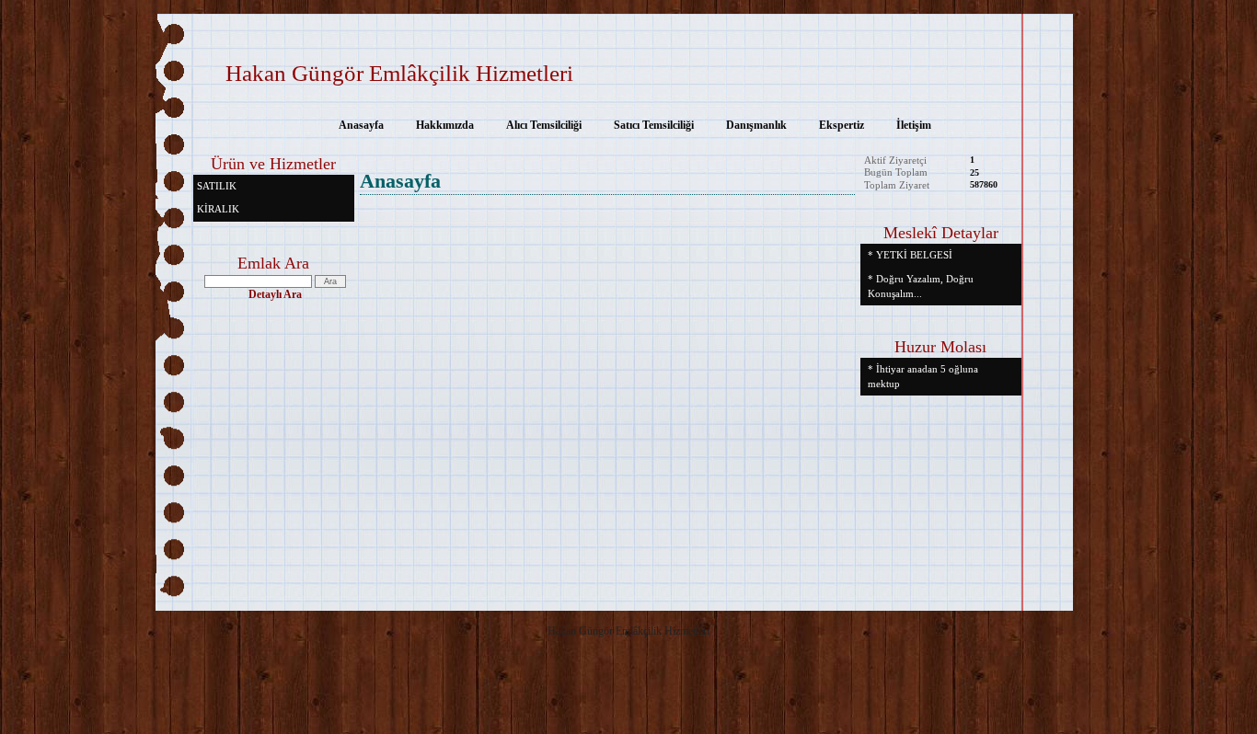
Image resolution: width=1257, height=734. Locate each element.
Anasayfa (361, 125)
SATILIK (216, 185)
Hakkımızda (445, 125)
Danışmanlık (756, 125)
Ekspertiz (841, 125)
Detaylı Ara (275, 294)
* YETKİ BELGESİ (910, 254)
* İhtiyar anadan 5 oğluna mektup (923, 376)
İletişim (913, 125)
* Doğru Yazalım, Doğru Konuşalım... (921, 286)
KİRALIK (218, 208)
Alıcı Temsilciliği (544, 125)
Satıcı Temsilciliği (654, 125)
